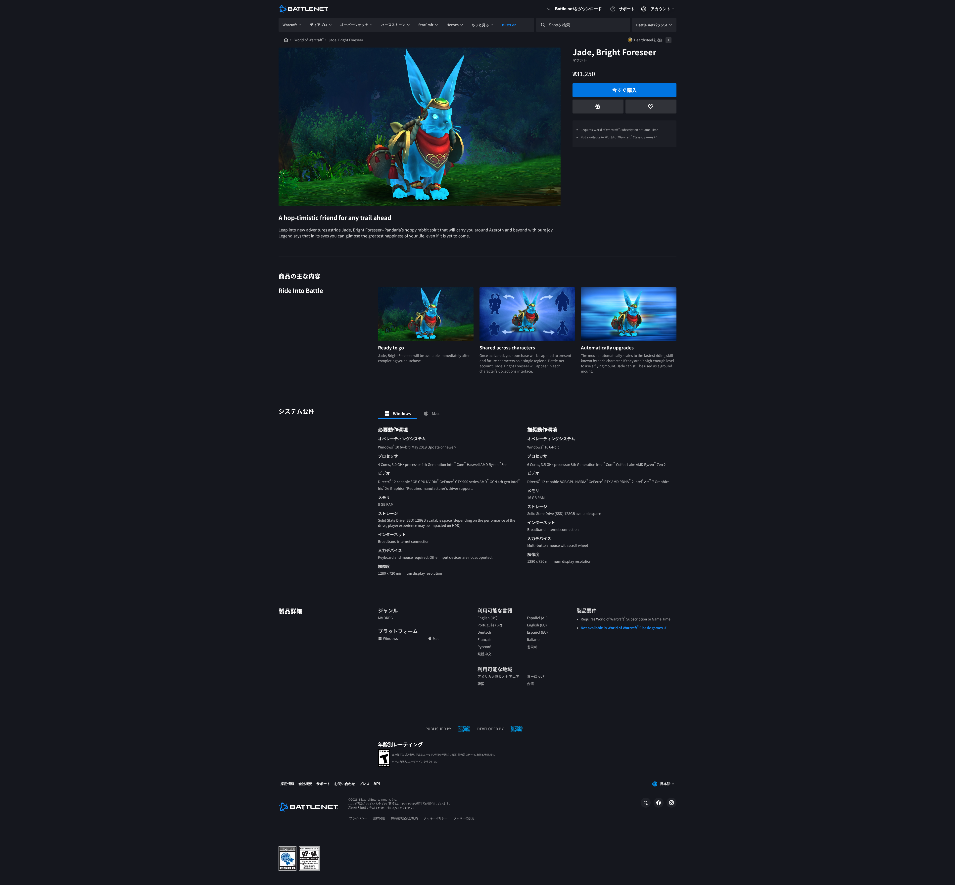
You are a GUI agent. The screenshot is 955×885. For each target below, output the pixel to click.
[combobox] (588, 25)
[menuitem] (292, 25)
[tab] (397, 413)
